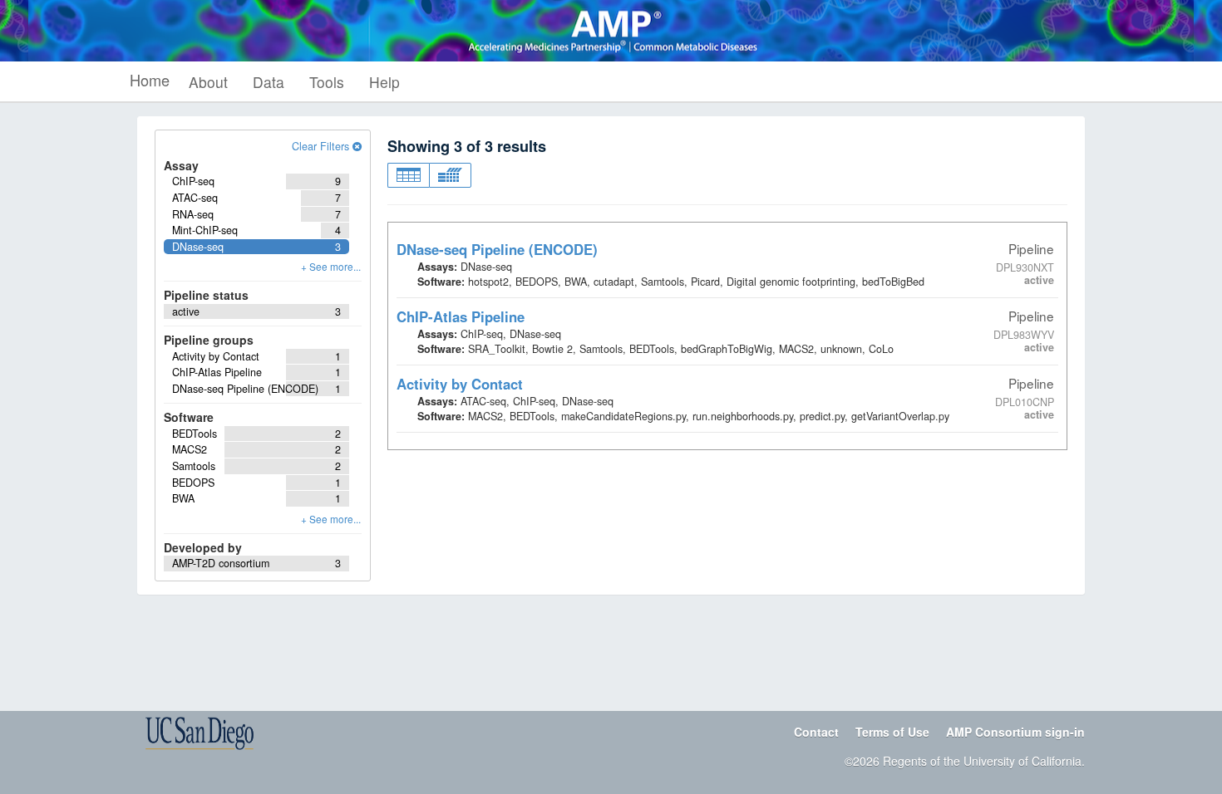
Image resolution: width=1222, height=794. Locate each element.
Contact (816, 731)
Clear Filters (322, 146)
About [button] (208, 81)
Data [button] (268, 81)
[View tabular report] (408, 175)
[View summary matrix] (450, 175)
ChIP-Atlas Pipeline (461, 316)
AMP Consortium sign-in (1015, 731)
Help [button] (384, 81)
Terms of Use (892, 731)
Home (150, 80)
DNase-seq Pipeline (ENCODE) (497, 249)
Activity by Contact (460, 384)
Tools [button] (326, 81)
